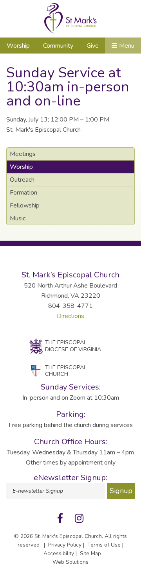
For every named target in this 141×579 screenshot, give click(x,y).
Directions (70, 316)
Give (93, 45)
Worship (18, 45)
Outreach (22, 179)
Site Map (90, 553)
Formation (23, 192)
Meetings (23, 154)
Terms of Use (104, 545)
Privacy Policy (64, 545)
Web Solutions (70, 562)
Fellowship (25, 205)
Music (17, 218)
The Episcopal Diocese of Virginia (73, 345)
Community (58, 45)
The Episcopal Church (66, 370)
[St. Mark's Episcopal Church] (70, 18)
